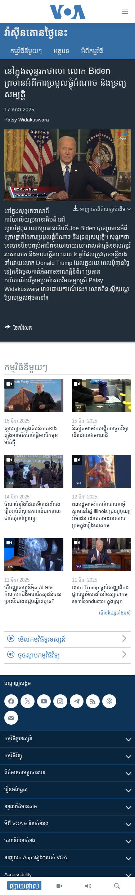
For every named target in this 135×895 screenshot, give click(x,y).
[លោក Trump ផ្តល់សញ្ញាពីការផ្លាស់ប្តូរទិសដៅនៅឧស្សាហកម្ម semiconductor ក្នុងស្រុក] (101, 554)
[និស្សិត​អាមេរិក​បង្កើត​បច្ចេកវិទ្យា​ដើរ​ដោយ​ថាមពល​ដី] (101, 395)
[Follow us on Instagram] (60, 701)
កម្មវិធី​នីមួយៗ (26, 51)
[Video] (59, 886)
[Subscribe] (11, 718)
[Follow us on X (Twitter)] (27, 701)
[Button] (18, 329)
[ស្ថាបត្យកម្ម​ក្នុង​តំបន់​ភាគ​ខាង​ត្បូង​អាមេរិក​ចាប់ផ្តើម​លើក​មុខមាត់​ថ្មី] (33, 395)
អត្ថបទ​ (61, 51)
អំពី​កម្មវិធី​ (92, 51)
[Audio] (88, 886)
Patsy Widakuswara (26, 120)
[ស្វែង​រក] (117, 886)
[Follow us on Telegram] (77, 701)
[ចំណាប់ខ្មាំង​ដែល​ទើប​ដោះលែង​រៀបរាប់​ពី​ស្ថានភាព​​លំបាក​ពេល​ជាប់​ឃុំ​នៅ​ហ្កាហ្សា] (33, 471)
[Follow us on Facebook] (11, 701)
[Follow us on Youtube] (44, 701)
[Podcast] (109, 701)
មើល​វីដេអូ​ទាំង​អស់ (115, 613)
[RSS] (93, 701)
